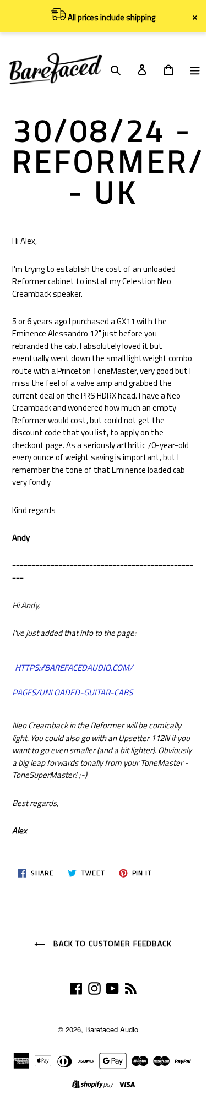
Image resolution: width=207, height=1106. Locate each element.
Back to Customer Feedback (111, 943)
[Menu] (195, 69)
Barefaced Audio (111, 1029)
